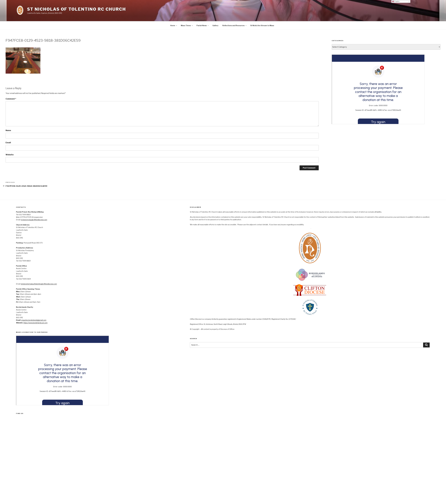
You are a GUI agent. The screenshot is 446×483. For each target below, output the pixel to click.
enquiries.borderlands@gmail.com (33, 320)
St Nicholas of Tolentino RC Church (76, 9)
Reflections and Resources (233, 25)
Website (10, 155)
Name (8, 130)
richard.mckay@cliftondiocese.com (34, 220)
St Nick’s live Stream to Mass (262, 25)
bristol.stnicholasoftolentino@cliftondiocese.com (39, 284)
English (396, 1)
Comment (11, 99)
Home (172, 25)
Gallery (215, 25)
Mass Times (186, 25)
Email (8, 142)
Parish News (202, 25)
